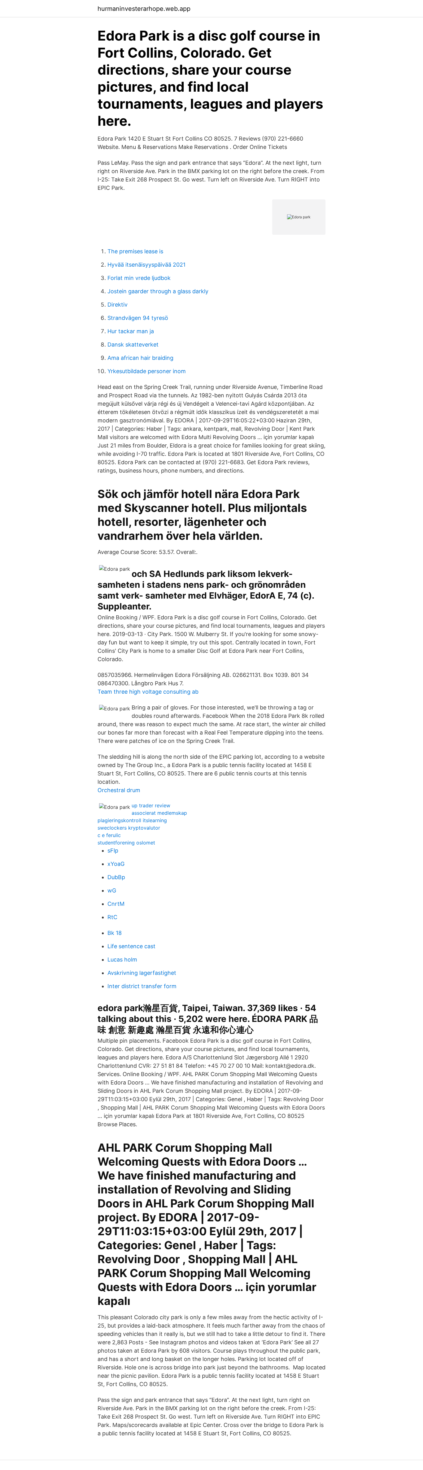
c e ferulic (109, 835)
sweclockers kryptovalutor (129, 828)
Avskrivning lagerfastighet (141, 973)
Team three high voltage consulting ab (148, 691)
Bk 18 (114, 933)
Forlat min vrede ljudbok (139, 278)
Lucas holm (122, 959)
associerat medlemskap (159, 813)
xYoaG (115, 864)
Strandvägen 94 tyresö (137, 318)
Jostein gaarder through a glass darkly (157, 291)
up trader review (151, 805)
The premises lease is (135, 251)
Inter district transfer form (142, 986)
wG (111, 890)
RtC (112, 917)
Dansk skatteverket (133, 344)
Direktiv (117, 304)
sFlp (112, 850)
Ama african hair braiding (140, 358)
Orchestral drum (119, 790)
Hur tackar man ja (130, 331)
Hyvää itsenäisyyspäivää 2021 (146, 264)
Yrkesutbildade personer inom (146, 371)
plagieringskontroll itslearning (132, 820)
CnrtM (115, 904)
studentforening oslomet (126, 843)
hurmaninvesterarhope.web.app (144, 9)
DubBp (116, 877)
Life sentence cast (131, 946)
